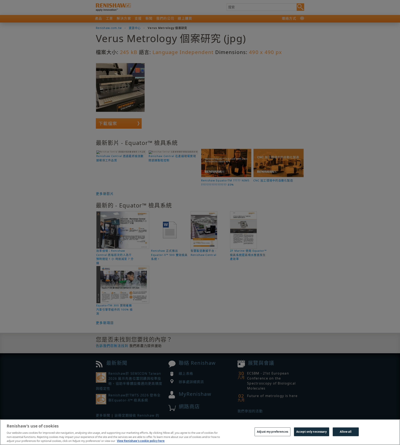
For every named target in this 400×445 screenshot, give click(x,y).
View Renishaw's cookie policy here (141, 440)
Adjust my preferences (272, 432)
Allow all (345, 432)
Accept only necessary (311, 432)
